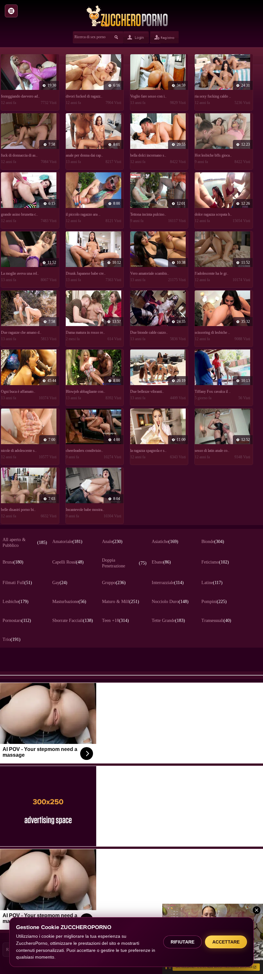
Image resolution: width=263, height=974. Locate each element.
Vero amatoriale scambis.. (149, 273)
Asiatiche (165, 541)
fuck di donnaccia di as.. (19, 155)
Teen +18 (115, 620)
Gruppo (114, 582)
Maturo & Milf (120, 601)
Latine (212, 582)
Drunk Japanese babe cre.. (86, 273)
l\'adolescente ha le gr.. (211, 273)
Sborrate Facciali (72, 620)
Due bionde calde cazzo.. (149, 332)
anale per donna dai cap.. (84, 155)
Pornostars (17, 620)
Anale (112, 541)
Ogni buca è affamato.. (18, 391)
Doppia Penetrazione (124, 563)
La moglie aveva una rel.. (20, 273)
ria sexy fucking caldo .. (213, 96)
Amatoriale (67, 541)
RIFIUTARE (182, 941)
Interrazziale (168, 582)
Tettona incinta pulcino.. (148, 214)
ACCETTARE (226, 941)
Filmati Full (17, 582)
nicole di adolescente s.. (19, 450)
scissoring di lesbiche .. (212, 332)
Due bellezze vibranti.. (147, 391)
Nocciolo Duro (170, 601)
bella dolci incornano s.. (148, 155)
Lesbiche (16, 601)
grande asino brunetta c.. (19, 214)
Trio (12, 639)
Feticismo (215, 562)
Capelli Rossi (68, 562)
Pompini (214, 601)
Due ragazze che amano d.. (21, 332)
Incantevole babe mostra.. (85, 509)
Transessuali (216, 620)
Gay (59, 582)
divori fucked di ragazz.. (84, 96)
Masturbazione (69, 601)
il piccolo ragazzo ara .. (83, 214)
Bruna (13, 562)
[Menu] (11, 10)
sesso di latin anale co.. (212, 450)
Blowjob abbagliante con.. (85, 391)
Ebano (161, 562)
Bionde (212, 541)
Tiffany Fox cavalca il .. (213, 391)
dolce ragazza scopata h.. (213, 214)
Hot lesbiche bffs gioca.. (213, 155)
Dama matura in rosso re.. (85, 332)
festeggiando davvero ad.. (20, 96)
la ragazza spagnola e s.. (148, 450)
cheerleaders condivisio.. (84, 450)
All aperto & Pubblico (25, 542)
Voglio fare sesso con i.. (148, 96)
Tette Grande (168, 620)
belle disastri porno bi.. (18, 509)
